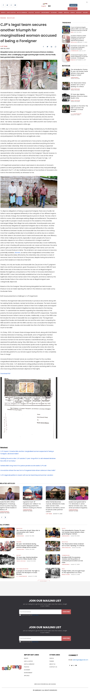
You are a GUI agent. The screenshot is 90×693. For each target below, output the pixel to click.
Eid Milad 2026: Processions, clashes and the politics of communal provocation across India (72, 559)
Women (17, 253)
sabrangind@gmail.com (80, 660)
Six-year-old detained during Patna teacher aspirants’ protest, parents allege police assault (27, 545)
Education (74, 42)
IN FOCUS (66, 66)
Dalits (64, 75)
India (72, 32)
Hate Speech (72, 499)
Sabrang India (20, 549)
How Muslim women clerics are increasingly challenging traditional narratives (79, 47)
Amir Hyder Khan (75, 89)
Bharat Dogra (66, 574)
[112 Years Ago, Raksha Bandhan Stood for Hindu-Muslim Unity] (66, 97)
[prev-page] (1, 517)
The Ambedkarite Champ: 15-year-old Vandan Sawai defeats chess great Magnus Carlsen (79, 72)
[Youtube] (15, 5)
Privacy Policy (35, 615)
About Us (73, 5)
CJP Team (3, 46)
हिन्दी (49, 6)
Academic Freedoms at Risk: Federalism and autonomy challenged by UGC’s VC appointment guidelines (78, 38)
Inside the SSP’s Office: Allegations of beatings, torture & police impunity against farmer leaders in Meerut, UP (8, 506)
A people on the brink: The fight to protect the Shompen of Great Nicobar (79, 108)
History (64, 100)
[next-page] (5, 517)
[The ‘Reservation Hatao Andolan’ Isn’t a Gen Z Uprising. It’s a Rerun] (66, 86)
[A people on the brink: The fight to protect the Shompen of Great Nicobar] (66, 109)
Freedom (3, 18)
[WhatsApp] (11, 5)
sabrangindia (74, 77)
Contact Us (72, 8)
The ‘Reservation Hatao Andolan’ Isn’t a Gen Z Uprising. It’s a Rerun (78, 84)
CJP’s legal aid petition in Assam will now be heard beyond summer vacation (26, 475)
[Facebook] (3, 5)
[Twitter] (7, 5)
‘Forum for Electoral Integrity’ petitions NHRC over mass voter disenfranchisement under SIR (79, 29)
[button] (87, 2)
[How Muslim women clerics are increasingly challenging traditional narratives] (66, 48)
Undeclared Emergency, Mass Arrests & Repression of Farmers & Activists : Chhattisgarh (79, 56)
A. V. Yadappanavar (76, 114)
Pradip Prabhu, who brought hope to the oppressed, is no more (73, 571)
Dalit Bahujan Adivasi (65, 111)
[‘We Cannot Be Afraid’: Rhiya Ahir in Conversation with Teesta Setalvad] (7, 533)
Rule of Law (11, 18)
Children (18, 542)
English (43, 6)
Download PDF (5, 374)
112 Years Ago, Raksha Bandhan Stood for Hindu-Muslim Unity (79, 96)
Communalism (74, 50)
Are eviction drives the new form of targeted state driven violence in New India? (27, 470)
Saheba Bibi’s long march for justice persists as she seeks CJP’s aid (23, 466)
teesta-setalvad (75, 100)
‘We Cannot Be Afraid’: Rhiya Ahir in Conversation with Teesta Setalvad (28, 532)
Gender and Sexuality (51, 499)
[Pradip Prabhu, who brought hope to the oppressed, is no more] (52, 573)
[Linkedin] (51, 46)
